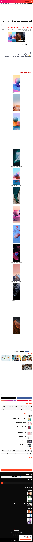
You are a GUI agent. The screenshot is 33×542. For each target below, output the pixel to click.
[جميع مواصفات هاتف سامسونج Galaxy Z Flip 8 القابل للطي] (29, 423)
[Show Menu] (32, 1)
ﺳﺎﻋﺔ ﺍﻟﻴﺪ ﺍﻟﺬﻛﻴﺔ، (7, 450)
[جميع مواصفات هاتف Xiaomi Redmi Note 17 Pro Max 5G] (29, 497)
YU (12, 409)
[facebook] (31, 487)
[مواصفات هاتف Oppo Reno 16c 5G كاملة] (29, 522)
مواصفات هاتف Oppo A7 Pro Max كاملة (21, 510)
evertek (25, 409)
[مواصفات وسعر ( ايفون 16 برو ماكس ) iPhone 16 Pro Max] (29, 441)
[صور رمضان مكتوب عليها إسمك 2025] (27, 358)
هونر (11, 3)
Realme (11, 405)
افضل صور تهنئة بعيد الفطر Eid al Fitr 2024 (27, 371)
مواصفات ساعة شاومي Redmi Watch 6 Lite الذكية (20, 503)
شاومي (20, 3)
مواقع (13, 453)
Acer (10, 409)
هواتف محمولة (30, 450)
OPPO (16, 405)
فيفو (15, 3)
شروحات (3, 450)
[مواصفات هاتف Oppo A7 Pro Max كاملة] (29, 511)
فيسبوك (31, 453)
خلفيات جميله (26, 19)
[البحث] (1, 1)
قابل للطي (27, 453)
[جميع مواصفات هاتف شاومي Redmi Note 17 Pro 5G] (29, 493)
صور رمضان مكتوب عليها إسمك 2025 (27, 362)
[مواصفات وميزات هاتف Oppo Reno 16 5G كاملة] (29, 519)
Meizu (4, 406)
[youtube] (27, 487)
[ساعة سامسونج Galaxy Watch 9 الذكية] (29, 415)
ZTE (1, 3)
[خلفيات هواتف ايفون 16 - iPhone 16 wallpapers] (16, 358)
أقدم (2, 394)
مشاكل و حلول (19, 450)
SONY (16, 406)
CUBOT (7, 409)
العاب (4, 451)
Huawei (19, 405)
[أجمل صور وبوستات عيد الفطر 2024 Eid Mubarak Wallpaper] (6, 358)
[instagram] (25, 487)
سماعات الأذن (9, 453)
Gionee (7, 407)
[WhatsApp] (18, 351)
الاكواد (20, 451)
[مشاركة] (1, 25)
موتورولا (6, 3)
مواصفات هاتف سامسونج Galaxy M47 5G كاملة (20, 426)
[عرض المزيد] (15, 351)
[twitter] (29, 487)
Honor (14, 405)
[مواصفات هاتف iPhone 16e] (29, 437)
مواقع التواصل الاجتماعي (15, 451)
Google (23, 407)
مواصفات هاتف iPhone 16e (23, 436)
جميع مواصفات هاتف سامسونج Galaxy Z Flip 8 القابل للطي (18, 422)
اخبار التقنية (9, 451)
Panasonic (11, 407)
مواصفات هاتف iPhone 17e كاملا (22, 432)
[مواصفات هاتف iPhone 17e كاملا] (29, 433)
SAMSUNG (25, 405)
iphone (7, 406)
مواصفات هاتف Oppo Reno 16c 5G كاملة (21, 521)
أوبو (17, 3)
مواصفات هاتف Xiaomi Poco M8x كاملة (21, 499)
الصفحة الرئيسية (30, 19)
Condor (26, 407)
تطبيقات (23, 450)
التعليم (5, 453)
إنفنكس (9, 3)
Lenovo (21, 406)
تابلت (10, 450)
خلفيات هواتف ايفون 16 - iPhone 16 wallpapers (16, 362)
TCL (2, 407)
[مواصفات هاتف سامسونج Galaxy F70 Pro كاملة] (29, 419)
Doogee (21, 409)
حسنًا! (25, 539)
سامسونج (25, 3)
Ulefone (31, 409)
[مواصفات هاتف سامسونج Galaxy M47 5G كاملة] (29, 427)
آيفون (22, 3)
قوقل (3, 3)
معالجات (16, 453)
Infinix (4, 405)
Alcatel (10, 406)
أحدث (31, 394)
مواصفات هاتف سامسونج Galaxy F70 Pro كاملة (20, 418)
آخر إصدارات (23, 453)
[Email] (17, 351)
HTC (28, 407)
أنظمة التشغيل (30, 451)
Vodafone (15, 409)
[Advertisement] (16, 11)
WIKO (18, 407)
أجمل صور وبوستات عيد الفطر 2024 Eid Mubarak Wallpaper (6, 362)
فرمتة (26, 450)
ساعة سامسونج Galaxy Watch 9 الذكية (21, 414)
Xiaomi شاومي (30, 405)
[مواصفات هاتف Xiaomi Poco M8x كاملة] (29, 500)
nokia (28, 406)
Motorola (7, 405)
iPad (20, 407)
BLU (31, 407)
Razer (18, 409)
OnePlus (13, 406)
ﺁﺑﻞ (6, 451)
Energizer (15, 407)
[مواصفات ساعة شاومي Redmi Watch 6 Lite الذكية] (29, 504)
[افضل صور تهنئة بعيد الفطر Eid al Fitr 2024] (27, 367)
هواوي (13, 3)
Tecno (24, 406)
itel (31, 410)
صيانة (31, 454)
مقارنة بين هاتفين (24, 451)
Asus (18, 406)
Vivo (22, 405)
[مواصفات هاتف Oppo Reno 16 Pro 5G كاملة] (29, 515)
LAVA (4, 407)
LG (26, 406)
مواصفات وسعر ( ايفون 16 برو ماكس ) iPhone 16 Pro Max (19, 440)
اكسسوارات (19, 453)
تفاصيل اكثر (28, 537)
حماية (2, 453)
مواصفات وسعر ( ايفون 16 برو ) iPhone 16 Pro (20, 444)
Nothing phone (3, 409)
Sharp (27, 409)
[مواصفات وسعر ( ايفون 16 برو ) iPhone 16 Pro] (29, 445)
